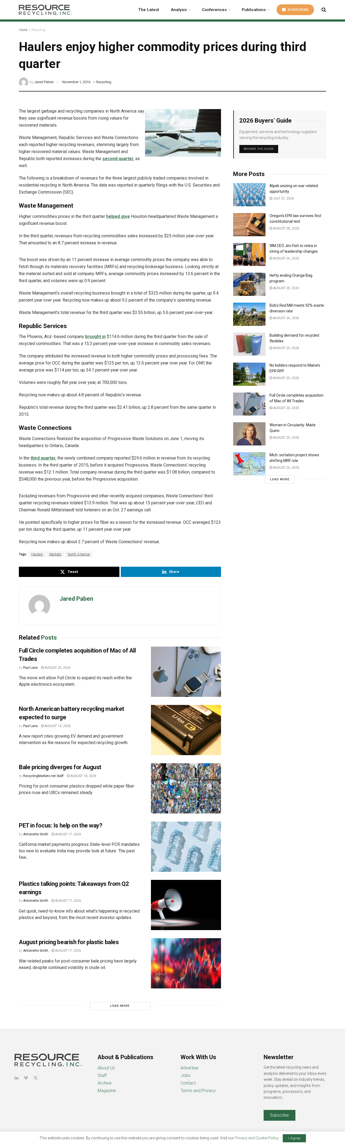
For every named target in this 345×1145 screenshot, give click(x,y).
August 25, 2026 (57, 668)
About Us (106, 1067)
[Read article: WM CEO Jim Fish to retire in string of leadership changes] (249, 254)
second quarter (117, 158)
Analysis (179, 9)
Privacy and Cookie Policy (256, 1138)
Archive (105, 1083)
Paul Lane (30, 668)
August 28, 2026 (285, 228)
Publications (254, 9)
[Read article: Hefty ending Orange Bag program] (249, 284)
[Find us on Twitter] (35, 1078)
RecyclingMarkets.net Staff (43, 776)
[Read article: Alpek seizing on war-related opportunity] (249, 194)
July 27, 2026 (283, 198)
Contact (188, 1083)
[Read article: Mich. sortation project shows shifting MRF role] (249, 463)
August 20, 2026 (285, 378)
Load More (120, 1006)
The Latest (148, 9)
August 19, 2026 (57, 726)
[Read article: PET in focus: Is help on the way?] (186, 847)
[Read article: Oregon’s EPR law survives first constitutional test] (249, 224)
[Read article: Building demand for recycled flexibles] (249, 344)
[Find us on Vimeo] (26, 1078)
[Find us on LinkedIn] (16, 1078)
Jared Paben (44, 82)
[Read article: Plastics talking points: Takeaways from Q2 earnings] (186, 905)
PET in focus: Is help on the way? (60, 825)
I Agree (294, 1138)
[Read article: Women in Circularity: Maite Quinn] (249, 433)
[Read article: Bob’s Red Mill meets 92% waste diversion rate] (249, 314)
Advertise (189, 1067)
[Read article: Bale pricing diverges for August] (186, 788)
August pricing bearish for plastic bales (69, 942)
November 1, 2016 (76, 82)
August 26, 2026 (285, 258)
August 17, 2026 (67, 834)
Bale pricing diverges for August (60, 767)
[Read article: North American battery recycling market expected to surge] (186, 730)
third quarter (43, 458)
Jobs (185, 1075)
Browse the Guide (259, 149)
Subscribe (298, 10)
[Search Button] (324, 9)
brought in (95, 336)
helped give (118, 216)
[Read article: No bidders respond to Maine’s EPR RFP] (249, 374)
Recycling (38, 30)
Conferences (214, 9)
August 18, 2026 (83, 776)
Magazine (107, 1090)
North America (79, 554)
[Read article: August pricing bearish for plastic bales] (186, 963)
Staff (102, 1075)
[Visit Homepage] (45, 9)
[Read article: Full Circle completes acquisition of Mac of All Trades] (186, 672)
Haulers (37, 554)
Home (23, 30)
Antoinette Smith (35, 834)
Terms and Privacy (198, 1090)
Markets (55, 554)
